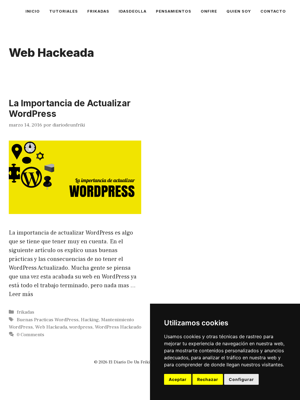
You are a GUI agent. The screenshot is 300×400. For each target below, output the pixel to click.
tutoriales (63, 11)
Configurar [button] (241, 379)
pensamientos (173, 11)
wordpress (81, 327)
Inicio (32, 11)
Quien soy (238, 11)
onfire (209, 11)
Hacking (90, 320)
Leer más (21, 294)
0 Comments (30, 334)
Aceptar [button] (178, 379)
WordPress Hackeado (118, 327)
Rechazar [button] (207, 379)
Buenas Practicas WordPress (48, 320)
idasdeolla (132, 11)
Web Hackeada (51, 327)
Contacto (273, 11)
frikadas (98, 11)
